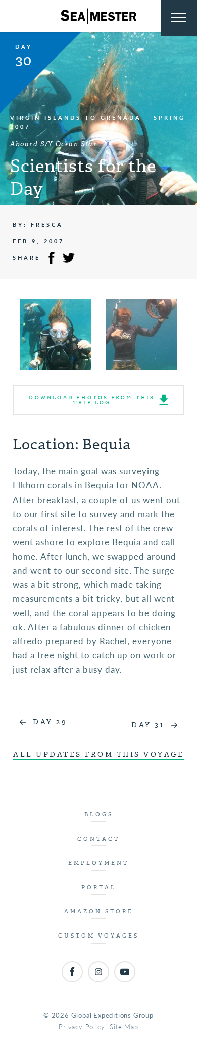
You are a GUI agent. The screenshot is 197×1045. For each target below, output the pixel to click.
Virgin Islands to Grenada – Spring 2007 (97, 122)
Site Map (124, 1026)
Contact (98, 839)
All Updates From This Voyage (98, 754)
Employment (98, 863)
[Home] (98, 16)
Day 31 (147, 725)
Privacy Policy (82, 1026)
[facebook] (72, 971)
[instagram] (98, 971)
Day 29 (50, 722)
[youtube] (124, 971)
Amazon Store (98, 911)
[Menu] (179, 18)
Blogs (98, 814)
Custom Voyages (98, 936)
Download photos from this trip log (92, 400)
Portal (98, 887)
